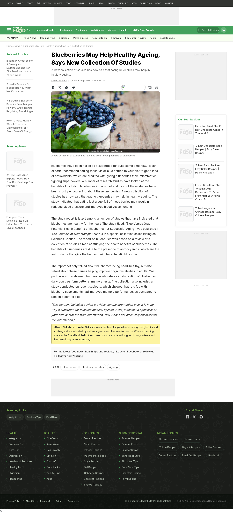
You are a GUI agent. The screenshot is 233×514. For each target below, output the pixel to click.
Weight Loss (15, 417)
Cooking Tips (34, 417)
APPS (134, 3)
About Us (30, 501)
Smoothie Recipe (131, 473)
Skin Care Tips (130, 461)
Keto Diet (14, 449)
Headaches (15, 478)
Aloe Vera (52, 438)
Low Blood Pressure (20, 461)
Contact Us (73, 501)
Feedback (45, 501)
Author (59, 501)
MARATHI (169, 3)
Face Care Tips (130, 467)
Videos (112, 30)
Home (9, 46)
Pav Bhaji (213, 455)
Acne (49, 478)
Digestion (14, 473)
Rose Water (53, 444)
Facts (153, 38)
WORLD (19, 3)
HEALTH (91, 3)
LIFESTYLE (79, 3)
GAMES (111, 3)
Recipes (80, 30)
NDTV (10, 3)
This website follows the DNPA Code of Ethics (148, 501)
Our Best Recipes (189, 119)
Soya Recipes (92, 461)
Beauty (49, 433)
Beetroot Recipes (94, 478)
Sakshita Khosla (59, 80)
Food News (30, 38)
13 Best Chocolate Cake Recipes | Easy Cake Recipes (208, 149)
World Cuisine (80, 38)
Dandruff (51, 461)
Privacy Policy (13, 501)
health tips (91, 351)
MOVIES (47, 3)
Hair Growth (53, 449)
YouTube (77, 356)
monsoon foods (46, 30)
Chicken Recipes (168, 439)
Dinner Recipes (92, 438)
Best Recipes (167, 38)
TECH (101, 3)
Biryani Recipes (191, 447)
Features (65, 30)
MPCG (158, 3)
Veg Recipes (90, 433)
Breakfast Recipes (192, 455)
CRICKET (58, 3)
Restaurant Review (135, 38)
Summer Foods (130, 444)
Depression (15, 455)
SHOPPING (123, 3)
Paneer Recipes (93, 449)
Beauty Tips (53, 473)
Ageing (113, 367)
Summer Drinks (130, 449)
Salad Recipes (92, 444)
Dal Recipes (91, 467)
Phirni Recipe (129, 478)
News (17, 46)
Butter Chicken (214, 447)
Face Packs (53, 467)
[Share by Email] (149, 87)
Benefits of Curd (131, 455)
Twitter (62, 356)
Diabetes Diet (16, 444)
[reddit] (73, 87)
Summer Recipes (131, 438)
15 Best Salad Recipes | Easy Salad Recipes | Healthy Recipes (208, 169)
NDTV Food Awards (143, 30)
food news (77, 351)
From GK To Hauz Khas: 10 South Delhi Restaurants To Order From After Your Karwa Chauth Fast (208, 192)
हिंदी (38, 3)
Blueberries (69, 367)
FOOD (68, 3)
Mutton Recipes (168, 447)
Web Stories (97, 30)
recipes (108, 351)
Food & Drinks (100, 38)
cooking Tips (47, 38)
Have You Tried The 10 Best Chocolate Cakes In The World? (209, 130)
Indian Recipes (167, 433)
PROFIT (30, 3)
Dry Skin (51, 455)
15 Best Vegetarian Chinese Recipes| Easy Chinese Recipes (208, 212)
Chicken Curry (192, 439)
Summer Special (131, 433)
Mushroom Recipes (95, 455)
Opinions (64, 38)
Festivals (116, 38)
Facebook (133, 351)
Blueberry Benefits (93, 367)
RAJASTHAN (146, 3)
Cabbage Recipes (94, 473)
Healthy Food (16, 467)
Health (123, 30)
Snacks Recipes (93, 484)
